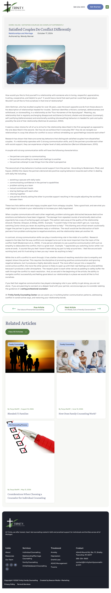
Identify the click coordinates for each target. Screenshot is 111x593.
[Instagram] (11, 565)
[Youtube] (15, 565)
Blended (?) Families (18, 413)
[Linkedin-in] (7, 569)
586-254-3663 (79, 6)
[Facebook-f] (7, 565)
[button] (107, 7)
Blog (17, 25)
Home (11, 25)
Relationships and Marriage (21, 33)
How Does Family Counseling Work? (77, 413)
